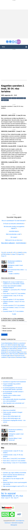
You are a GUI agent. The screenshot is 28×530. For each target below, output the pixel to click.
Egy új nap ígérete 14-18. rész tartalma (13, 299)
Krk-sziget (13, 237)
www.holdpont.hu (20, 520)
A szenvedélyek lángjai (13, 352)
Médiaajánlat (14, 525)
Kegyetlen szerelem (6, 98)
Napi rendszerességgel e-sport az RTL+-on (15, 486)
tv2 (14, 496)
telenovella (20, 98)
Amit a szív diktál (5, 345)
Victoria (16, 355)
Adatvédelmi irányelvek (17, 522)
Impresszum (8, 522)
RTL (12, 252)
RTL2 (15, 252)
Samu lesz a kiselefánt (9, 410)
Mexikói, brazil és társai (8, 328)
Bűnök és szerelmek (19, 343)
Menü (3, 47)
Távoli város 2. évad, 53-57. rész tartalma (14, 293)
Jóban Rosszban (13, 353)
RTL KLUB (7, 252)
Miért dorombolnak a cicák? (13, 234)
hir (24, 98)
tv (2, 100)
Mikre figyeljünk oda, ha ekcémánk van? (13, 403)
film (12, 498)
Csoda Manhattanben (7, 343)
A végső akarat (12, 348)
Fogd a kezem (11, 357)
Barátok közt (4, 353)
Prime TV (3, 256)
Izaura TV (6, 100)
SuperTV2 (21, 254)
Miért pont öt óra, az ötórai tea (13, 240)
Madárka (21, 353)
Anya (12, 355)
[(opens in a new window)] (8, 507)
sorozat (14, 98)
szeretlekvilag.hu (13, 231)
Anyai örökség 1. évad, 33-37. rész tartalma (15, 463)
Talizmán (19, 348)
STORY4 (4, 254)
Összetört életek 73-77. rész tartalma (13, 311)
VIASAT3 (20, 252)
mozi (2, 498)
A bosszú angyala (12, 346)
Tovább (14, 314)
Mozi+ (9, 254)
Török (4, 326)
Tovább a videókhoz (14, 273)
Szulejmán (14, 345)
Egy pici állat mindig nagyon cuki (12, 416)
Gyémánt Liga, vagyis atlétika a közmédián (14, 472)
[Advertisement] (14, 23)
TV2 (2, 252)
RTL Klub (19, 496)
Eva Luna (23, 352)
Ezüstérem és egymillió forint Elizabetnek (14, 381)
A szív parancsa (11, 350)
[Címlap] (13, 41)
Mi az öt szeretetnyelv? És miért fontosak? (13, 220)
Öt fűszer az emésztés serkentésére (13, 223)
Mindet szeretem (7, 330)
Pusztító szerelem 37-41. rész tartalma (13, 305)
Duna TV (16, 498)
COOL (25, 252)
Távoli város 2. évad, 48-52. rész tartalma (14, 458)
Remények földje (20, 357)
